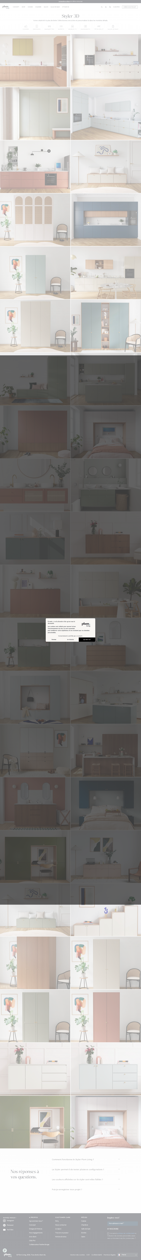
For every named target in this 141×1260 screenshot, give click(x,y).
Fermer (54, 639)
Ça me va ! (87, 639)
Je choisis (70, 639)
